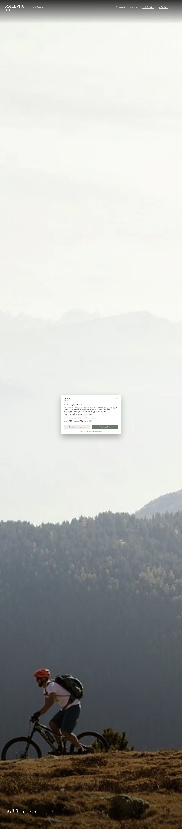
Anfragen (148, 7)
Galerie (133, 7)
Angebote (120, 7)
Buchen (163, 7)
